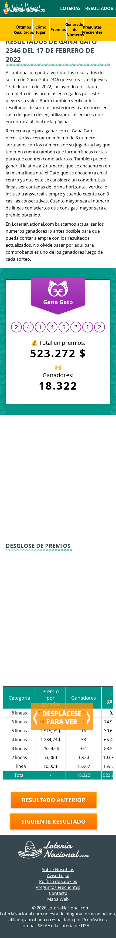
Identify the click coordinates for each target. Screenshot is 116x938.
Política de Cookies (58, 881)
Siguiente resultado (53, 821)
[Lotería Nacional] (58, 850)
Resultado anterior (54, 800)
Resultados (99, 8)
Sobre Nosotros (58, 869)
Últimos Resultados (23, 30)
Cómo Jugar (40, 30)
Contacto (58, 893)
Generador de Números (75, 29)
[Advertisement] (58, 478)
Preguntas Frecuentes (92, 30)
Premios (58, 29)
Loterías (70, 8)
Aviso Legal (58, 875)
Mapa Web (58, 899)
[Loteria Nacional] (23, 12)
